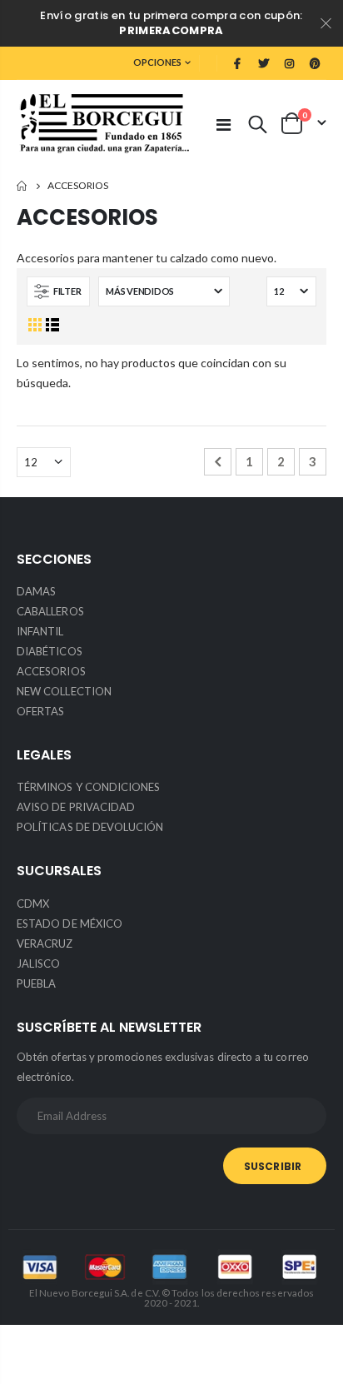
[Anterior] (217, 461)
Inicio (23, 186)
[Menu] (223, 124)
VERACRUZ (45, 943)
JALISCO (38, 963)
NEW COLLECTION (64, 691)
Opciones (157, 62)
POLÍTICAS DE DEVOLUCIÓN (90, 827)
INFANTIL (40, 631)
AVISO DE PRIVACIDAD (76, 807)
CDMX (33, 903)
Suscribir (272, 1166)
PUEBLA (36, 983)
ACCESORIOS (51, 671)
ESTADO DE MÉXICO (69, 923)
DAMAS (36, 591)
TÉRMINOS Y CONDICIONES (88, 787)
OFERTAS (40, 711)
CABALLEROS (50, 611)
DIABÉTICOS (49, 651)
